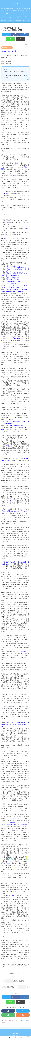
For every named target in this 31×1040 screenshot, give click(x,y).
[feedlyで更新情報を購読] (8, 1015)
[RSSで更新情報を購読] (23, 1015)
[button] (20, 39)
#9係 (5, 69)
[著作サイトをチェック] (8, 1011)
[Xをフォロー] (23, 1011)
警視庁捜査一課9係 (7, 47)
